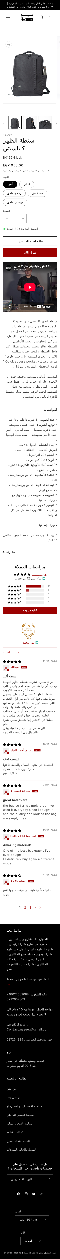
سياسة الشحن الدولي (19, 1123)
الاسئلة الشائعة (15, 1132)
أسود (10, 184)
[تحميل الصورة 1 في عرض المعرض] (15, 122)
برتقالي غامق (15, 202)
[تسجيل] (48, 1179)
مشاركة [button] (10, 552)
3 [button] (31, 907)
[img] (12, 661)
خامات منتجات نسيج (19, 1141)
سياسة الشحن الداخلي (20, 1114)
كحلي (27, 184)
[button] (8, 17)
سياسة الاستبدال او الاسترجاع (24, 1106)
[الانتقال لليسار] (3, 123)
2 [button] (25, 907)
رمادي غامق (14, 193)
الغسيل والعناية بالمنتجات (21, 1149)
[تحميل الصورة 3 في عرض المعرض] (45, 122)
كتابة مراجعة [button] (30, 610)
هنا (8, 984)
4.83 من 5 (39, 574)
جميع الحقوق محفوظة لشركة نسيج (40, 1252)
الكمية (6, 210)
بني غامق (37, 193)
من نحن (11, 1088)
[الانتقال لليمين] (56, 123)
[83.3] (28, 630)
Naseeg (18, 1252)
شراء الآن (30, 252)
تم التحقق (28, 642)
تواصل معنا (13, 1097)
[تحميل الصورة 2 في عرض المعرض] (30, 122)
